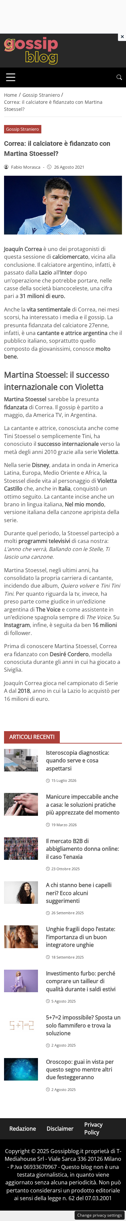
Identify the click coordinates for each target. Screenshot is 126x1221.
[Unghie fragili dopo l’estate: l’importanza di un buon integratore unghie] (21, 936)
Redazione (22, 1128)
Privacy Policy (93, 1128)
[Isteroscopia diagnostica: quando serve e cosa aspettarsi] (21, 760)
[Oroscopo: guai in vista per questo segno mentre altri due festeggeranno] (21, 1069)
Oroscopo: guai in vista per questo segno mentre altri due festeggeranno (80, 1069)
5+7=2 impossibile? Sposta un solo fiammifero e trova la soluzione (83, 1025)
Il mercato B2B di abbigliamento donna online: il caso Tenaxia (82, 848)
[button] (119, 77)
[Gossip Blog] (31, 50)
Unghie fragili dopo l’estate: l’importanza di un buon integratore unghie (80, 937)
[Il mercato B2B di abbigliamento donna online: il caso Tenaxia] (21, 848)
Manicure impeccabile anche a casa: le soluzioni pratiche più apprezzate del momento (83, 804)
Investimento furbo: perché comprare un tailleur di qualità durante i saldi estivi (81, 981)
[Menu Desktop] (10, 77)
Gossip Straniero (22, 129)
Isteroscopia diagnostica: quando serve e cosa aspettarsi (77, 760)
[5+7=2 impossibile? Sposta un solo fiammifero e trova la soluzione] (21, 1025)
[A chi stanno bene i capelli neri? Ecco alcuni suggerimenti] (21, 892)
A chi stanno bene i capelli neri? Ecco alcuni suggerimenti (79, 892)
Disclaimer (60, 1128)
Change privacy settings (99, 1215)
